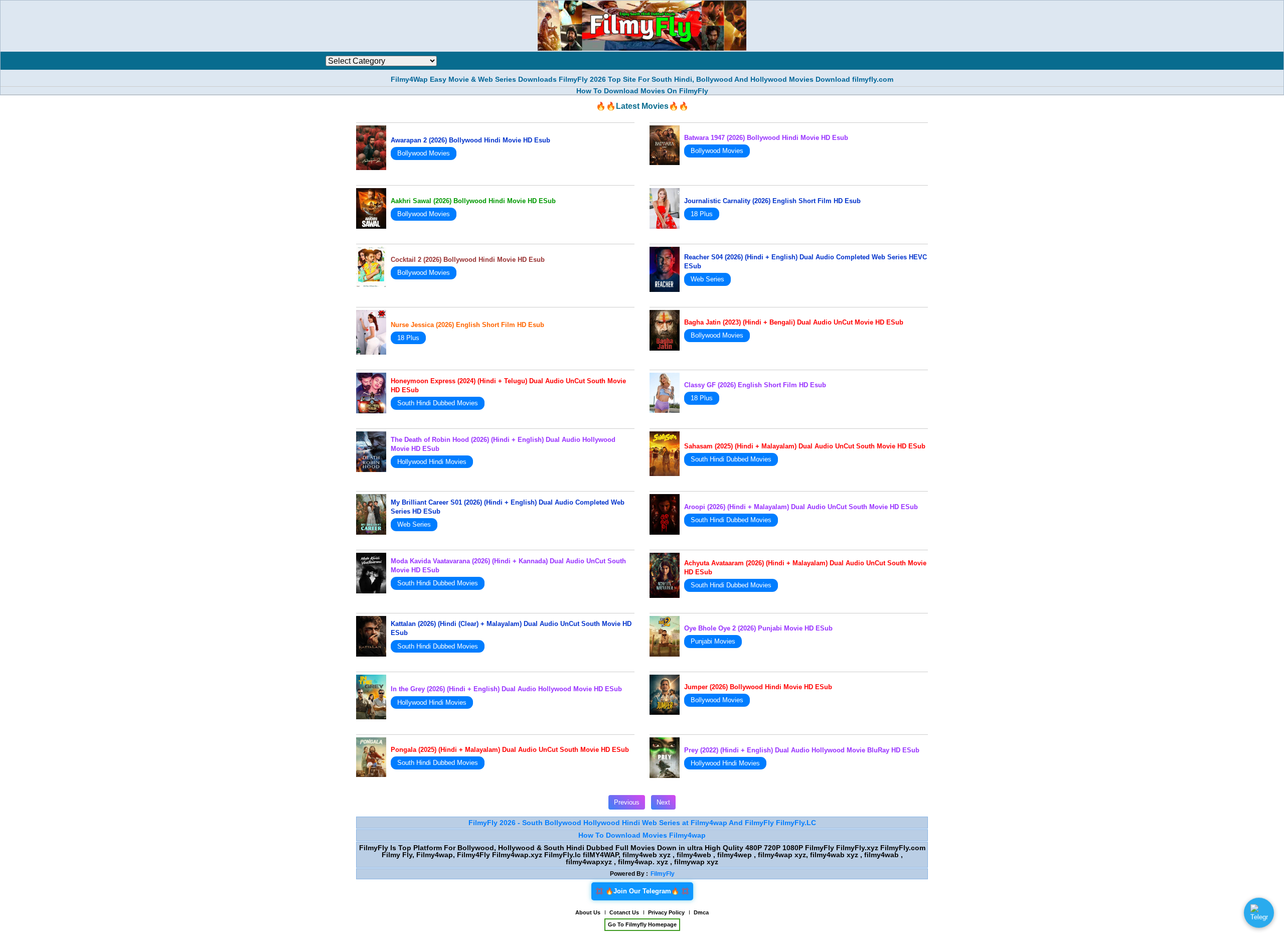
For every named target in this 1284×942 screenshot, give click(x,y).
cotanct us (624, 912)
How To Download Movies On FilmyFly (642, 91)
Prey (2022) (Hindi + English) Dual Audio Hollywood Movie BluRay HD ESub (801, 750)
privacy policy (666, 912)
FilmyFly (663, 873)
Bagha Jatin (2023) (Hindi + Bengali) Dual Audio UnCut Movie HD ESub (793, 322)
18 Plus (702, 214)
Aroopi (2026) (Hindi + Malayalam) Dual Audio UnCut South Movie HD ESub (801, 507)
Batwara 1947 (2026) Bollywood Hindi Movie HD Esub (766, 137)
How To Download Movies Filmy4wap (642, 835)
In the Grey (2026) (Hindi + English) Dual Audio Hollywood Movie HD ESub (506, 689)
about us (587, 912)
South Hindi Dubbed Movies (437, 403)
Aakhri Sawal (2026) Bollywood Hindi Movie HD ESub (473, 201)
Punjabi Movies (713, 641)
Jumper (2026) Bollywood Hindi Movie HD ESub (758, 687)
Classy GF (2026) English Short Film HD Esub (755, 385)
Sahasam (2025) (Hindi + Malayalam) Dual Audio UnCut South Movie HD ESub (804, 446)
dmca (701, 912)
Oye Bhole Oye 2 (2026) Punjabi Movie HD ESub (758, 628)
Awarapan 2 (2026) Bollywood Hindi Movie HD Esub (470, 140)
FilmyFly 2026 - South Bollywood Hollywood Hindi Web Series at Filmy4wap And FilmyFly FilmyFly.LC (642, 823)
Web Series (707, 279)
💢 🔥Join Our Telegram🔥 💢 (642, 891)
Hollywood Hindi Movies (431, 461)
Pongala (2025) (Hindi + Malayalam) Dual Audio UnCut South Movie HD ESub (510, 749)
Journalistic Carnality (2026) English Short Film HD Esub (772, 201)
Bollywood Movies (423, 153)
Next (663, 802)
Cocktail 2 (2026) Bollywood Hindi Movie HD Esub (468, 259)
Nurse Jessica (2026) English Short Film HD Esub (467, 325)
